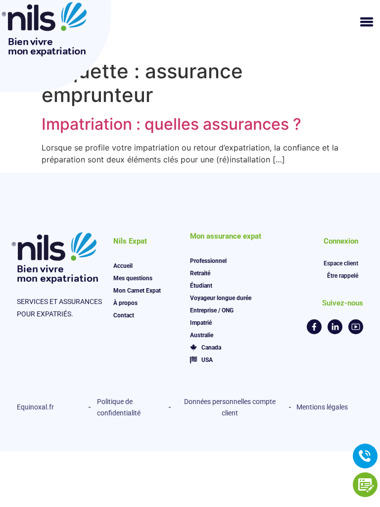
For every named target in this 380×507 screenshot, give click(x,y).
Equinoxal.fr (35, 407)
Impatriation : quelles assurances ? (171, 124)
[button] (366, 21)
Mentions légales (322, 407)
